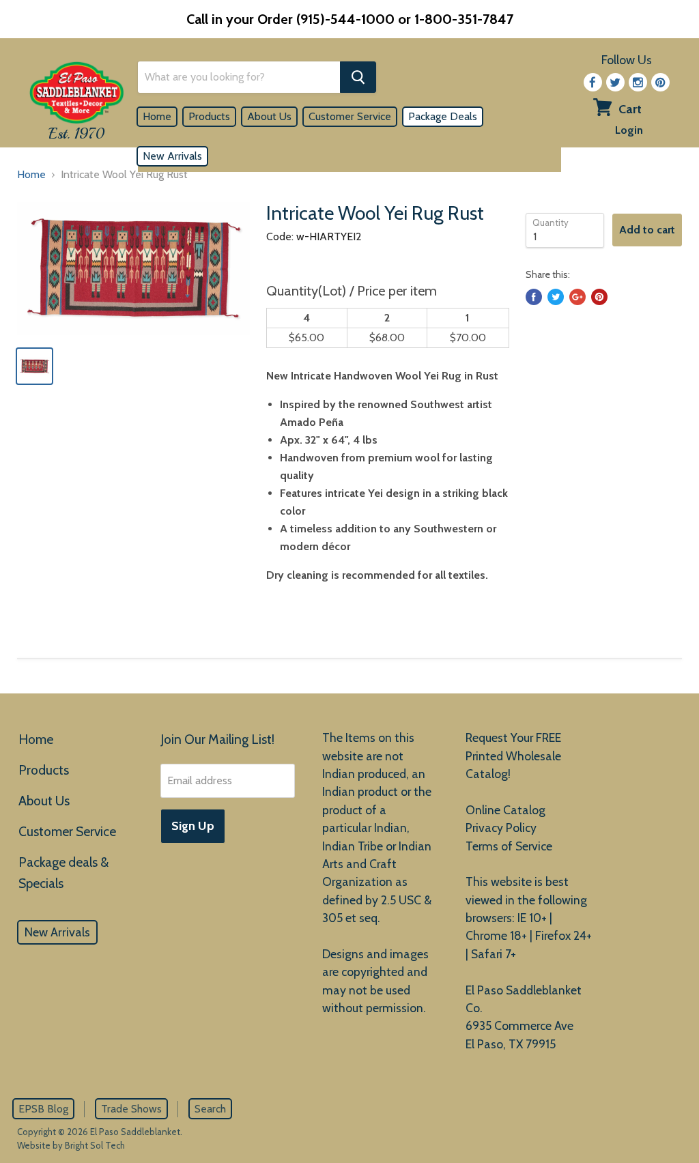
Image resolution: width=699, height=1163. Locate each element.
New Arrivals (172, 155)
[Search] (358, 77)
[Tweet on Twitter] (555, 297)
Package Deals (442, 116)
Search (210, 1108)
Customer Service (350, 116)
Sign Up (192, 825)
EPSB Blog (43, 1108)
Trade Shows (131, 1108)
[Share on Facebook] (534, 297)
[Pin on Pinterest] (599, 297)
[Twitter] (615, 82)
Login (629, 130)
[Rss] (638, 82)
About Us (269, 116)
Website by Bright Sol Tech (71, 1145)
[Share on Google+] (577, 297)
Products (209, 116)
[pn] (660, 82)
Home (157, 116)
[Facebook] (593, 82)
